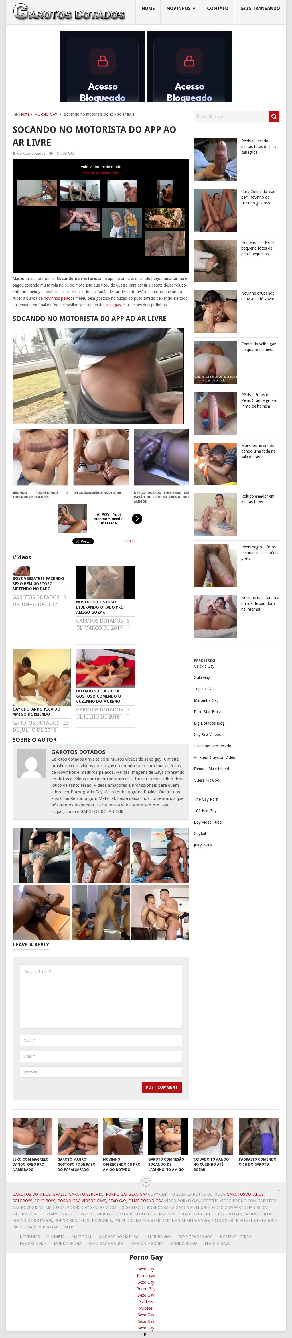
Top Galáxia (204, 689)
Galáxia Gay (204, 666)
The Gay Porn (206, 799)
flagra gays (217, 1243)
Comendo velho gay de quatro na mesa (258, 347)
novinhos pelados (59, 298)
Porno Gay (146, 1288)
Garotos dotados (31, 153)
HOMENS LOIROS (236, 1236)
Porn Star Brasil (207, 711)
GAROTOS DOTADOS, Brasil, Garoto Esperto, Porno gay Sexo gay (80, 1194)
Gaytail (200, 833)
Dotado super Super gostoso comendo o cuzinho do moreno (98, 696)
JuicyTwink (203, 845)
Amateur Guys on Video (214, 757)
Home (148, 8)
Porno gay (146, 1275)
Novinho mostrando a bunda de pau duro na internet (260, 603)
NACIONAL (82, 1236)
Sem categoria (147, 1243)
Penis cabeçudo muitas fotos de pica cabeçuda (258, 147)
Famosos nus (33, 1243)
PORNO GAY (46, 114)
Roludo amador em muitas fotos (257, 499)
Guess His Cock (207, 780)
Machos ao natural (120, 1236)
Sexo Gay (146, 1269)
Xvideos (146, 1302)
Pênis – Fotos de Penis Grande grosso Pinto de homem (259, 400)
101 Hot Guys (206, 810)
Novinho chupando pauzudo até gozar (258, 296)
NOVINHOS (179, 8)
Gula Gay (202, 677)
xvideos (146, 1308)
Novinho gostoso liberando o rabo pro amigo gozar (100, 607)
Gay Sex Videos (207, 734)
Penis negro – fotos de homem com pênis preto (259, 553)
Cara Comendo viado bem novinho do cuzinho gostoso (259, 197)
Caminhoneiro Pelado (212, 746)
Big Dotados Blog (209, 723)
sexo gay (113, 305)
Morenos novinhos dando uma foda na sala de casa (258, 451)
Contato (217, 8)
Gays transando (260, 8)
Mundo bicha (68, 1243)
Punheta (56, 1236)
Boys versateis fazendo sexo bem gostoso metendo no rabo (38, 583)
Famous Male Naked (211, 769)
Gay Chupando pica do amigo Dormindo (36, 712)
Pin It (130, 541)
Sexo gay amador (107, 1243)
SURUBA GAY (159, 1236)
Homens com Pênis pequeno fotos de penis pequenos (257, 248)
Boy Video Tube (208, 822)
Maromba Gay (206, 700)
